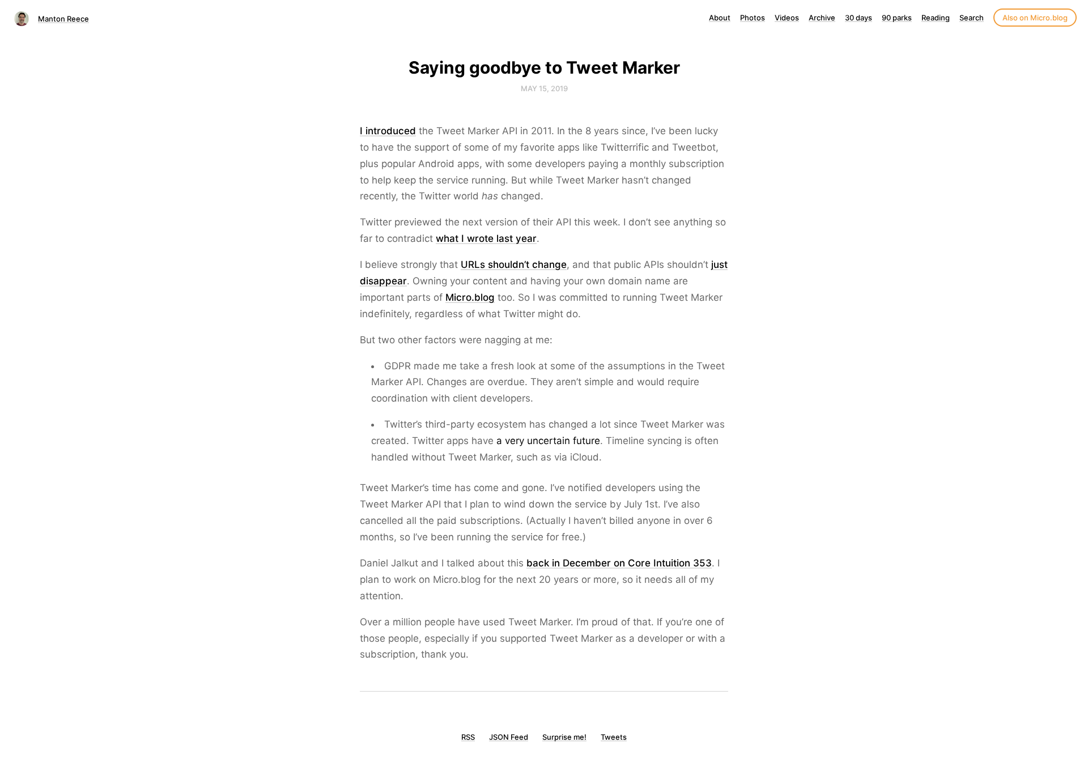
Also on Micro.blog (1035, 17)
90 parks (897, 17)
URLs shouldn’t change (514, 264)
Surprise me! (564, 736)
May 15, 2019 (544, 88)
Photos (752, 17)
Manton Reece (63, 18)
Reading (935, 17)
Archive (822, 17)
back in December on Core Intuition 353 (619, 563)
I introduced (388, 131)
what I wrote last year (486, 238)
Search (971, 17)
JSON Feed (508, 736)
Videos (787, 17)
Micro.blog (470, 297)
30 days (858, 17)
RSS (468, 736)
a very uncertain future (548, 440)
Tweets (614, 736)
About (719, 17)
